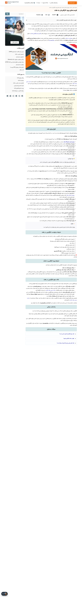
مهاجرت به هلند (69, 38)
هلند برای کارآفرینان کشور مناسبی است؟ (66, 334)
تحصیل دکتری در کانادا (19, 54)
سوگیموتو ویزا (51, 40)
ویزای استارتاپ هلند (65, 7)
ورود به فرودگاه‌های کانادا (19, 88)
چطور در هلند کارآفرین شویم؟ (68, 338)
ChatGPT (54, 15)
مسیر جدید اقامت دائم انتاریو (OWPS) (16, 51)
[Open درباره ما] (36, 3)
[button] (22, 96)
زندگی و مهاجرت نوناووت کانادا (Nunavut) (16, 59)
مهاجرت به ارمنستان (20, 64)
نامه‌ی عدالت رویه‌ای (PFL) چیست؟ (17, 67)
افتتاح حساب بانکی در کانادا (18, 83)
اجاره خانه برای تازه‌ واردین (19, 85)
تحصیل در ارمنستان (20, 57)
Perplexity (38, 15)
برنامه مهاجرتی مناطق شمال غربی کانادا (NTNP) (14, 62)
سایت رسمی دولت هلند (51, 290)
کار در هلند (22, 70)
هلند (71, 7)
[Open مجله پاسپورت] (41, 3)
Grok (46, 15)
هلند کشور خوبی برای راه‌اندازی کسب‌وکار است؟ (65, 343)
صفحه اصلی (75, 7)
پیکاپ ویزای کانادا (20, 78)
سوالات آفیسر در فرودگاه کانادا (18, 91)
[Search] (7, 14)
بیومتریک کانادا (21, 80)
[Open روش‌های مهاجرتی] (49, 3)
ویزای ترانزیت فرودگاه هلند (69, 142)
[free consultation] (14, 45)
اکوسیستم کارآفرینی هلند (36, 33)
